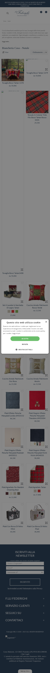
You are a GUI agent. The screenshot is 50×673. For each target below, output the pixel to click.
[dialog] (25, 336)
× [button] (46, 322)
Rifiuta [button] (25, 344)
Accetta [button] (25, 339)
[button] (25, 349)
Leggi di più (16, 333)
